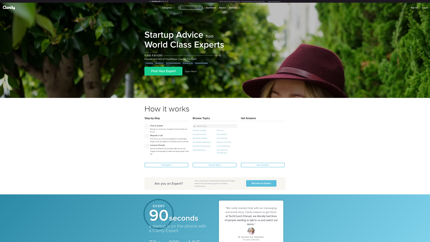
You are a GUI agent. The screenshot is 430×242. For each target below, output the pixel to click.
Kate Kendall (153, 55)
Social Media (221, 134)
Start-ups (220, 130)
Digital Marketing (199, 150)
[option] (215, 50)
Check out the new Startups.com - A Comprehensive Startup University (242, 1)
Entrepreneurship (199, 134)
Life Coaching (222, 138)
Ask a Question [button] (263, 165)
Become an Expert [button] (261, 183)
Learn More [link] (191, 71)
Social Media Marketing (173, 63)
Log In (425, 8)
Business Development (202, 146)
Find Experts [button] (166, 165)
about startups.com (274, 1)
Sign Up (414, 8)
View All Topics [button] (215, 165)
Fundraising (149, 63)
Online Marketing (223, 146)
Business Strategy (199, 130)
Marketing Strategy (200, 138)
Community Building (201, 63)
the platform (157, 1)
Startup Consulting (224, 142)
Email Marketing (187, 63)
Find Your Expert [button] (163, 71)
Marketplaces (159, 63)
